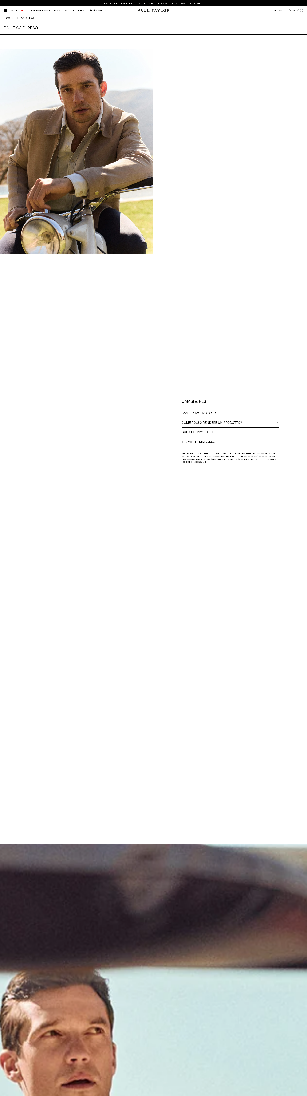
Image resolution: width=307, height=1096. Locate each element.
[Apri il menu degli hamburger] (5, 10)
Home (7, 17)
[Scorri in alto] (302, 1091)
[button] (278, 10)
